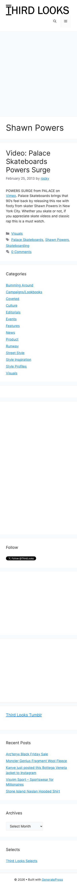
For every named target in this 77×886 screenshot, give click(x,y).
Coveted (12, 299)
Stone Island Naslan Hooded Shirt (33, 791)
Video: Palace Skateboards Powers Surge (28, 161)
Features (13, 326)
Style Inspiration (18, 360)
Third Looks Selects (21, 861)
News (10, 333)
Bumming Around (19, 285)
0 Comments (21, 252)
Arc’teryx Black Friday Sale (27, 754)
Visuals (17, 234)
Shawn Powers (57, 240)
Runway (12, 346)
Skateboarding (17, 246)
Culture (11, 306)
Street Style (15, 353)
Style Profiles (16, 366)
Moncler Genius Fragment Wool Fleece (36, 761)
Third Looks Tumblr (24, 715)
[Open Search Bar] (54, 21)
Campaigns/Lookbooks (24, 292)
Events (11, 319)
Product (12, 339)
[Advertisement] (38, 72)
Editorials (13, 312)
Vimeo (11, 196)
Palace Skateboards (27, 240)
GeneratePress (52, 879)
